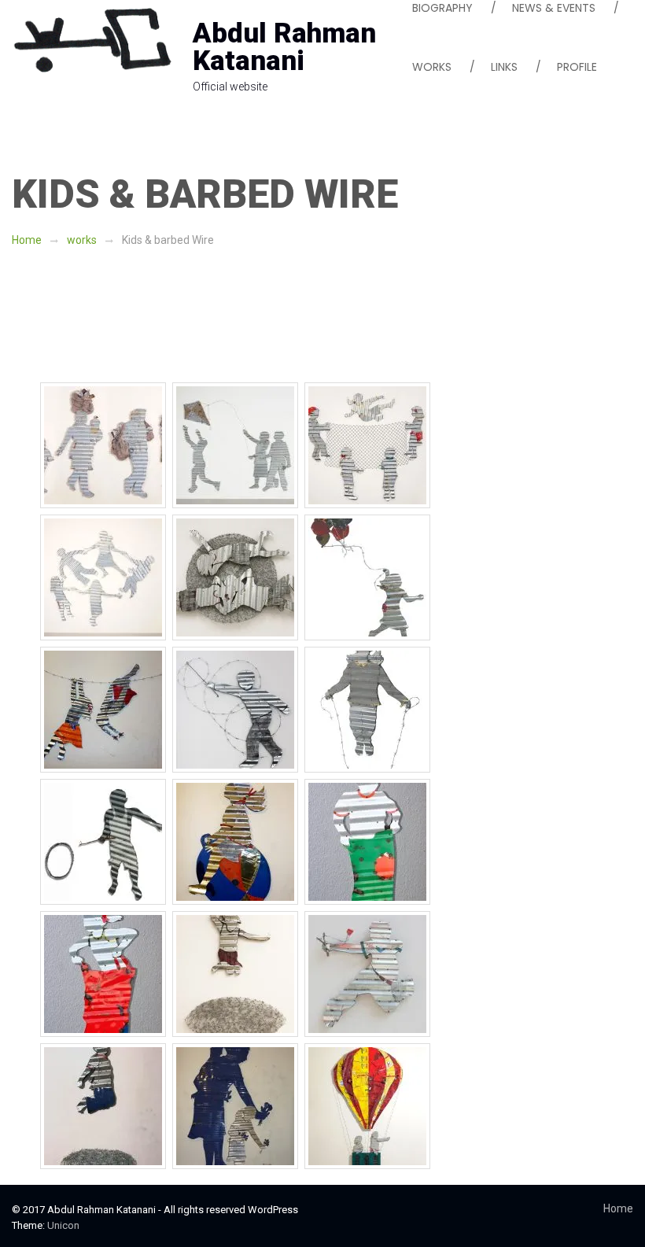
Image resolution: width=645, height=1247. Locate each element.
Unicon (63, 1225)
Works (432, 67)
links (504, 67)
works (82, 240)
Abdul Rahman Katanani (284, 47)
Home (27, 240)
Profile (577, 67)
